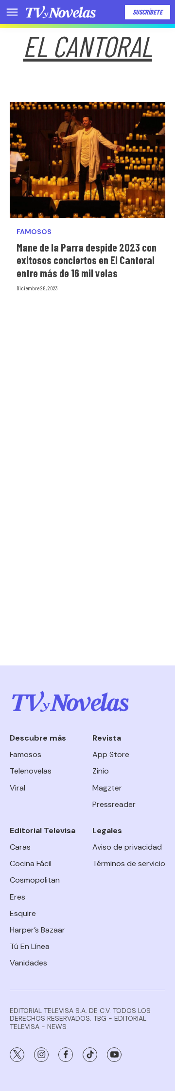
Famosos (34, 232)
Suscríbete (147, 12)
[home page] (60, 12)
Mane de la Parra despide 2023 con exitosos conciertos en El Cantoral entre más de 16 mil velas (87, 260)
